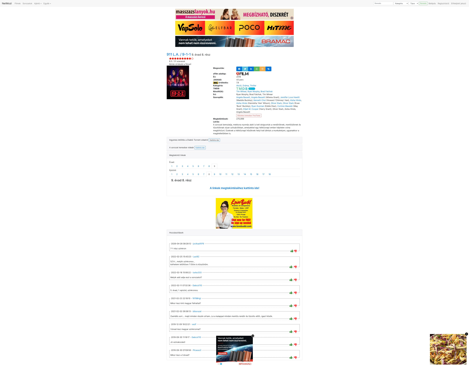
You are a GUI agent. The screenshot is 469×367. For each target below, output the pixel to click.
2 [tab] (177, 166)
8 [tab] (209, 166)
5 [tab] (193, 166)
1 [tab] (171, 166)
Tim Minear (241, 91)
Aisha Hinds (295, 100)
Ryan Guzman (257, 106)
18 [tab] (270, 174)
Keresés (423, 3)
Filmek (18, 3)
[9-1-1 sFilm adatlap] (242, 73)
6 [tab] (198, 166)
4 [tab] (187, 166)
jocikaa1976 (198, 243)
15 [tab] (251, 174)
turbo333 (197, 272)
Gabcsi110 (197, 285)
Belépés (432, 3)
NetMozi (7, 3)
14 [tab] (245, 174)
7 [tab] (203, 166)
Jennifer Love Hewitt (290, 97)
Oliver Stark (276, 103)
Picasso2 (197, 350)
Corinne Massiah (285, 106)
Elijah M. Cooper (251, 109)
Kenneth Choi (260, 100)
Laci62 (196, 256)
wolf (194, 324)
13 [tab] (239, 174)
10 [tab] (220, 174)
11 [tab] (226, 174)
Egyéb (46, 3)
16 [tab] (257, 174)
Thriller (253, 85)
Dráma (246, 85)
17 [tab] (263, 174)
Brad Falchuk (267, 91)
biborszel (197, 311)
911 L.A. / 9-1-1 (179, 54)
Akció (239, 85)
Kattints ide (200, 148)
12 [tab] (232, 174)
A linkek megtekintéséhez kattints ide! (234, 188)
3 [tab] (182, 166)
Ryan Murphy (254, 91)
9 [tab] (214, 166)
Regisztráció (443, 3)
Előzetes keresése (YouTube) (248, 115)
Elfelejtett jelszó (458, 3)
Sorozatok (27, 3)
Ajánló (37, 3)
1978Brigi (196, 298)
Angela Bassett (243, 97)
